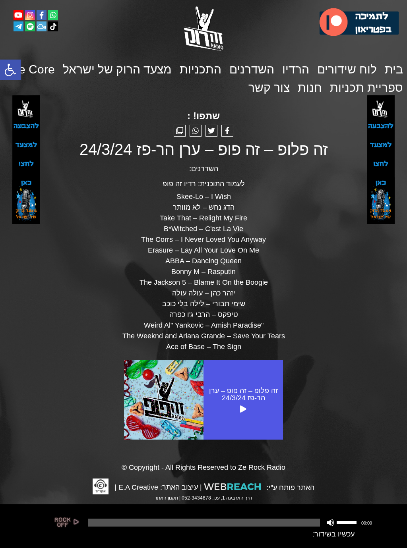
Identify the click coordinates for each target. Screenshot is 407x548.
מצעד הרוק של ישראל (117, 69)
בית (394, 69)
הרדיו (295, 69)
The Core (30, 69)
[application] (229, 523)
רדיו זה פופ (179, 184)
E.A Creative (138, 487)
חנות (310, 87)
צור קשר (269, 87)
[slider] (348, 522)
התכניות (200, 69)
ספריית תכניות (366, 87)
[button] (10, 70)
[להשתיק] (330, 523)
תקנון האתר (166, 498)
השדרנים (251, 69)
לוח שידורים (347, 69)
